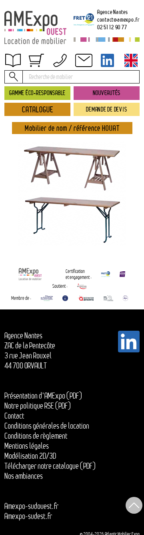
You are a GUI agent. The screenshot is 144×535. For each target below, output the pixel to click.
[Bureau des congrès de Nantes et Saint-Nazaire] (47, 298)
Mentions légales (26, 446)
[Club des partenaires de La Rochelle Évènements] (65, 298)
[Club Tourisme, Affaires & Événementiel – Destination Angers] (108, 298)
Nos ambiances (23, 476)
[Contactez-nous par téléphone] (60, 60)
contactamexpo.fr (118, 19)
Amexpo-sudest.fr (28, 516)
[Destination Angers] (86, 298)
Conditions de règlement (35, 436)
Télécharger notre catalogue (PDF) (50, 466)
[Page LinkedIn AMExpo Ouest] (107, 60)
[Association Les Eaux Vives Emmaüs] (82, 286)
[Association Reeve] (125, 298)
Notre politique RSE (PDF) (37, 406)
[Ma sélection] (36, 60)
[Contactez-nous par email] (83, 60)
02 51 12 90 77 (112, 27)
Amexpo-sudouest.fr (31, 506)
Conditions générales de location (46, 426)
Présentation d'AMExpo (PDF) (43, 396)
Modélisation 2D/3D (30, 456)
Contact (14, 416)
